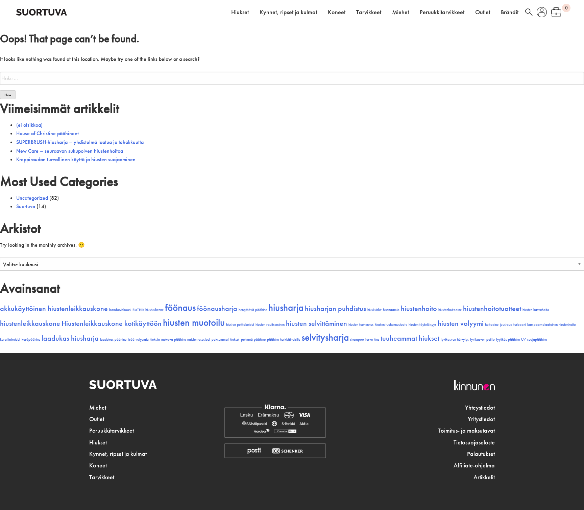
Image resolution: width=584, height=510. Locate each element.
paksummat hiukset (226, 339)
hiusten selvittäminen (316, 323)
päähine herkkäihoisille (283, 339)
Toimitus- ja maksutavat (466, 430)
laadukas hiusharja (70, 338)
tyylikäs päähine (508, 339)
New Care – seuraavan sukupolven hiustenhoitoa (69, 150)
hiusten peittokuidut (240, 324)
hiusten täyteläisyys (422, 324)
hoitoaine (491, 324)
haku (529, 12)
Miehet (400, 12)
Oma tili (542, 12)
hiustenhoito (419, 308)
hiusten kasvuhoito (535, 310)
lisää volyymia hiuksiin (144, 339)
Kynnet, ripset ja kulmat (288, 12)
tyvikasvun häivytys (455, 339)
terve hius (372, 339)
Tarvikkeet (368, 12)
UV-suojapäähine (534, 339)
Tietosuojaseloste (474, 442)
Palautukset (481, 454)
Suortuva (25, 206)
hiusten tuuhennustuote (391, 324)
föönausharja (217, 308)
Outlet (482, 12)
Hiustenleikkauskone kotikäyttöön (112, 323)
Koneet (336, 12)
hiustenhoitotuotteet (492, 308)
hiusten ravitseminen (270, 324)
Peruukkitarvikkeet (442, 12)
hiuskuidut (374, 310)
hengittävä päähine (253, 310)
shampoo (357, 339)
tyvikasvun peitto (482, 339)
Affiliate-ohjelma (474, 465)
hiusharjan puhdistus (335, 308)
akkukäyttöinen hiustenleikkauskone (54, 308)
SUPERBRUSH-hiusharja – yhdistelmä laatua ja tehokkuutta (80, 142)
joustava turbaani (513, 324)
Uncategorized (32, 197)
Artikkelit (484, 477)
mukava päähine (173, 339)
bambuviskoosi (120, 310)
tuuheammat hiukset (410, 338)
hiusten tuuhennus (360, 324)
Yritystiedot (481, 419)
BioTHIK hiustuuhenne (148, 310)
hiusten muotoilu (194, 322)
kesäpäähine (31, 339)
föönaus (180, 307)
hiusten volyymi (461, 323)
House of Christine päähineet (47, 133)
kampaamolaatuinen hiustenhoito (551, 324)
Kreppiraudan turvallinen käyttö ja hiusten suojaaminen (76, 159)
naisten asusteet (198, 339)
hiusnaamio (391, 310)
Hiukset (240, 12)
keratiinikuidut (10, 339)
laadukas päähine (113, 339)
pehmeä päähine (253, 339)
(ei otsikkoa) (29, 124)
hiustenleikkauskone (30, 323)
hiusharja (285, 307)
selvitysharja (325, 337)
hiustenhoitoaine (450, 310)
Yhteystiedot (480, 407)
